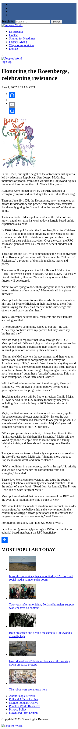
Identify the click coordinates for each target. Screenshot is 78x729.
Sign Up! (7, 61)
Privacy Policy (18, 709)
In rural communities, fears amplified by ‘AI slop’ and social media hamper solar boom (41, 578)
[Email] (42, 105)
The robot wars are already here (28, 689)
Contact (13, 35)
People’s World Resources (24, 706)
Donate (13, 48)
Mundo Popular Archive (23, 702)
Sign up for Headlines (22, 38)
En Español (16, 31)
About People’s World (22, 695)
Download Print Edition (23, 712)
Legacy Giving (18, 41)
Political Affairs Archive (23, 699)
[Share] (42, 95)
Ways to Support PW (21, 45)
